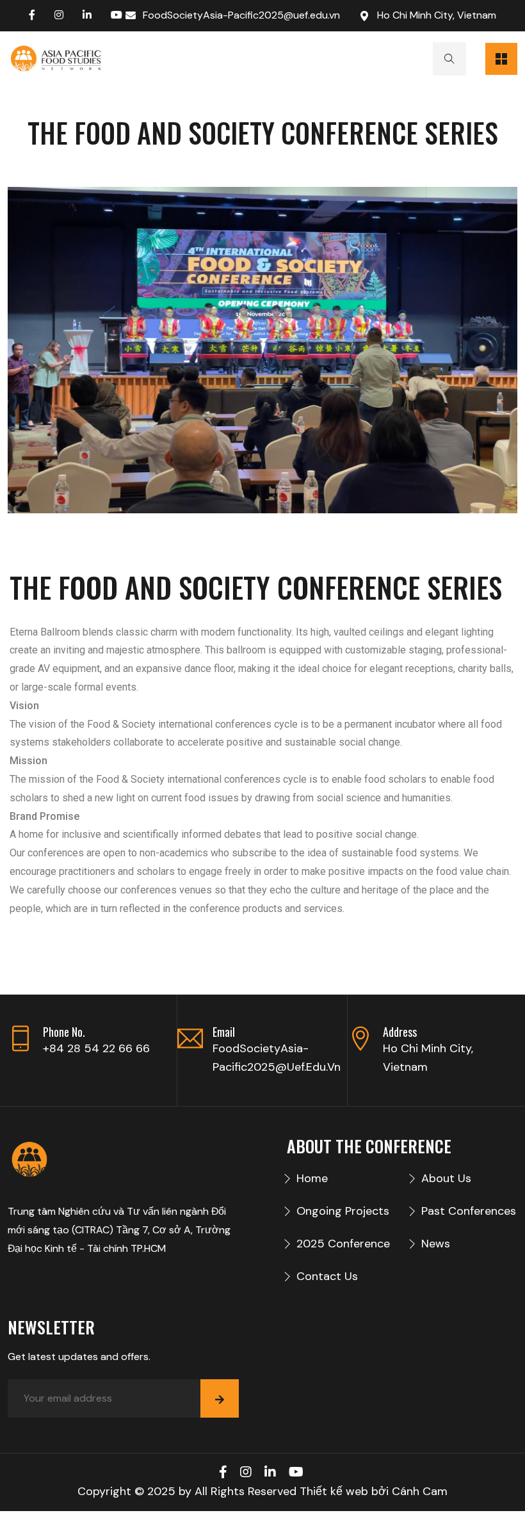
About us (446, 1178)
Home (312, 1178)
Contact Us (327, 1276)
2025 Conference (343, 1243)
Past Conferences (468, 1211)
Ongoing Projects (342, 1211)
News (435, 1243)
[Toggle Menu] (501, 59)
